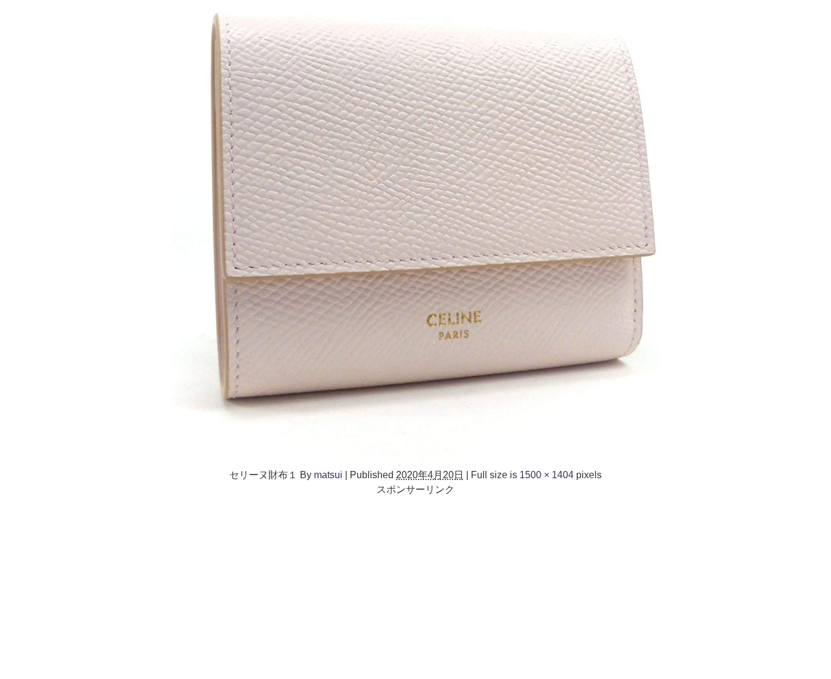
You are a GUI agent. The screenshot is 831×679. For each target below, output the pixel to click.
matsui (328, 474)
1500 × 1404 (547, 474)
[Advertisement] (415, 581)
